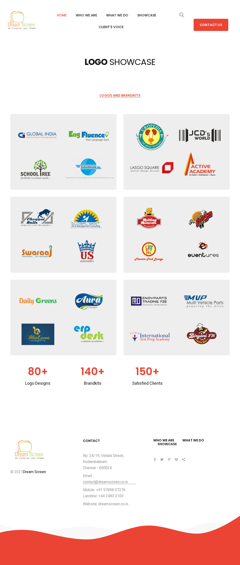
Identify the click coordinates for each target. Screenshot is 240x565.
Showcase (146, 15)
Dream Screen (34, 472)
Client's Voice (111, 27)
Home (62, 15)
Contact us (211, 25)
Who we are (86, 15)
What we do (117, 15)
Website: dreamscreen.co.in (105, 504)
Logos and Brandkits (120, 95)
